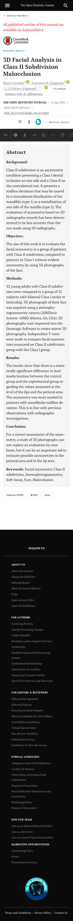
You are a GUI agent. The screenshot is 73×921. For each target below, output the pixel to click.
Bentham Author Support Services (31, 641)
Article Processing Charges (27, 629)
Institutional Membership (26, 663)
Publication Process (23, 739)
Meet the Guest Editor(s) (26, 588)
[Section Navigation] (5, 135)
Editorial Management (24, 699)
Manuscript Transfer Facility (28, 675)
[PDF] (38, 122)
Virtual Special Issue (23, 728)
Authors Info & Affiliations (23, 94)
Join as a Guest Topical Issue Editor (32, 837)
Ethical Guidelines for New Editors (31, 716)
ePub (47, 495)
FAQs (14, 594)
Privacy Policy (42, 913)
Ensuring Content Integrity (27, 710)
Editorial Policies (21, 704)
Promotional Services (24, 862)
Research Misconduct (24, 808)
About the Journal (22, 571)
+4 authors (59, 88)
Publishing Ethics (21, 802)
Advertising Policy (22, 851)
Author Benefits (20, 635)
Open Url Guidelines (23, 606)
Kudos (15, 856)
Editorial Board (20, 582)
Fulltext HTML (15, 495)
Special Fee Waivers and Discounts (32, 681)
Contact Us (61, 913)
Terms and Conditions (18, 913)
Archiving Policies (22, 624)
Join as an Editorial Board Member (31, 826)
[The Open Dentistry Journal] (36, 888)
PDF (35, 495)
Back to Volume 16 (17, 15)
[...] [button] (7, 88)
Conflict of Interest (22, 769)
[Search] (65, 5)
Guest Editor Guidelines (25, 722)
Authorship (18, 647)
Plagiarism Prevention (24, 785)
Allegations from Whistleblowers (31, 763)
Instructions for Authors (25, 669)
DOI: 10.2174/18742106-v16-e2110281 (26, 113)
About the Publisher (23, 577)
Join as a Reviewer (22, 832)
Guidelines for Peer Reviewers (29, 745)
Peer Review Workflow (24, 733)
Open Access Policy (23, 600)
